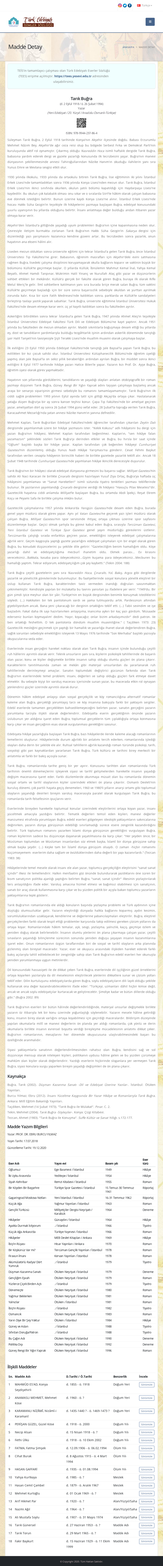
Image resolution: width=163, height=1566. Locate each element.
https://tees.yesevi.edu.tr (72, 76)
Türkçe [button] (146, 5)
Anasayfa (128, 47)
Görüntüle (146, 1384)
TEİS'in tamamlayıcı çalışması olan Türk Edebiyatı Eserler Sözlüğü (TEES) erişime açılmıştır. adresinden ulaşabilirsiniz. (63, 76)
